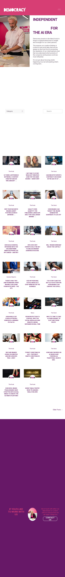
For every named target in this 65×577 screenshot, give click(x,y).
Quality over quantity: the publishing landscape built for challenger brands (32, 212)
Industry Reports (11, 277)
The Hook (11, 171)
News (32, 313)
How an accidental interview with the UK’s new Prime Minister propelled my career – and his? (11, 248)
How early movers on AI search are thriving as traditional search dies (53, 356)
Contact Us (50, 519)
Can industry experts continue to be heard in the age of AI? (53, 177)
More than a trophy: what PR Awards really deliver (32, 390)
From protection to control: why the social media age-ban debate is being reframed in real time (32, 320)
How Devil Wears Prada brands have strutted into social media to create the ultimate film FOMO (11, 391)
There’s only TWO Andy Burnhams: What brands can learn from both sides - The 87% (11, 284)
